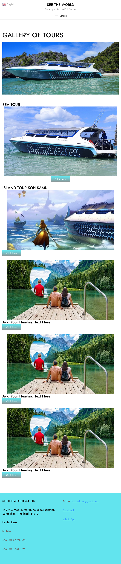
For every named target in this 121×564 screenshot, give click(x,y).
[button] (60, 16)
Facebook (68, 510)
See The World (60, 4)
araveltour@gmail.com (85, 501)
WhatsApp (69, 519)
